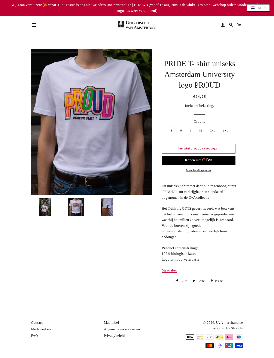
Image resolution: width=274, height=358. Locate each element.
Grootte (199, 121)
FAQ (34, 336)
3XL (225, 131)
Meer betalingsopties (198, 170)
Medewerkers (41, 329)
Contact (37, 323)
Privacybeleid (114, 336)
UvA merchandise (229, 323)
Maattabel (169, 270)
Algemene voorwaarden (122, 329)
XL (201, 131)
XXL (213, 131)
